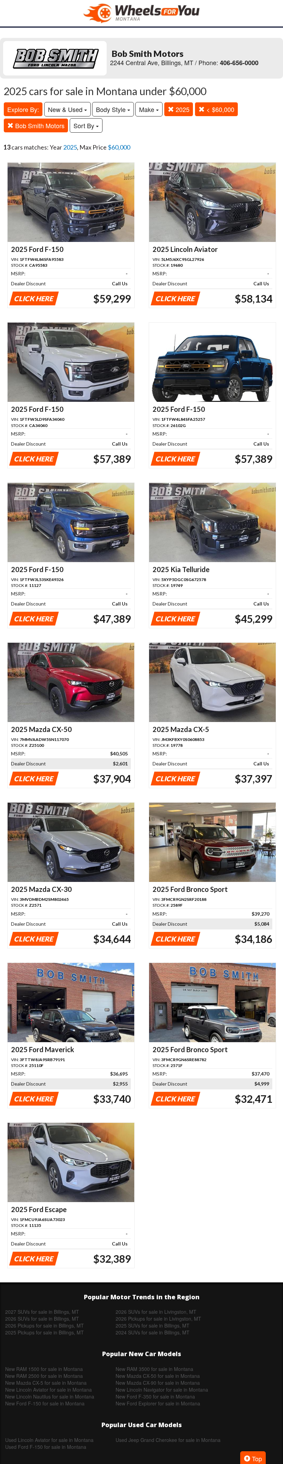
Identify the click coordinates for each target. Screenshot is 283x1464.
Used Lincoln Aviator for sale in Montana (49, 1439)
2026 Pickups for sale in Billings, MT (44, 1325)
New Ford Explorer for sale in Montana (158, 1403)
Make (147, 109)
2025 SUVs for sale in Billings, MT (152, 1325)
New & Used (66, 109)
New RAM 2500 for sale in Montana (44, 1375)
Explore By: (23, 109)
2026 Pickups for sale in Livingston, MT (158, 1318)
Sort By (85, 125)
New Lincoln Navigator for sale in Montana (162, 1389)
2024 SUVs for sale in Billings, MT (152, 1332)
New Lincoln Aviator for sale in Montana (48, 1389)
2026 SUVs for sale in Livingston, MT (156, 1311)
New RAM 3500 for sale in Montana (154, 1368)
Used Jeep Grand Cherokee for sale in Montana (168, 1439)
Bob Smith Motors (39, 125)
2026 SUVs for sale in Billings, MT (42, 1318)
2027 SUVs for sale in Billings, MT (42, 1311)
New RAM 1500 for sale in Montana (44, 1368)
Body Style (111, 109)
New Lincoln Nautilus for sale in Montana (49, 1396)
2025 (181, 109)
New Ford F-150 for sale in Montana (45, 1403)
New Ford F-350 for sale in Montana (155, 1396)
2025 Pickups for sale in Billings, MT (44, 1332)
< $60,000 (219, 109)
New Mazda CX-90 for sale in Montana (158, 1382)
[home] (141, 13)
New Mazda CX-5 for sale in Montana (46, 1382)
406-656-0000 (239, 62)
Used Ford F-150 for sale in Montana (45, 1446)
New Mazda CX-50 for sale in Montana (158, 1375)
